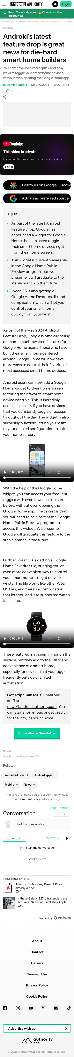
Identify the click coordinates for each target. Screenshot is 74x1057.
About (37, 941)
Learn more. (67, 22)
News (7, 751)
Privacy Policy (37, 985)
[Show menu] (4, 4)
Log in (54, 808)
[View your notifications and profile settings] (67, 838)
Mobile (8, 27)
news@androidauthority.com (32, 706)
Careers (37, 963)
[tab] (14, 838)
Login (66, 4)
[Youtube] (31, 1008)
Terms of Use (37, 974)
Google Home (10, 756)
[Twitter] (43, 1008)
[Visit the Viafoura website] (62, 918)
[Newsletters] (56, 1008)
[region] (37, 864)
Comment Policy (29, 799)
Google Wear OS (29, 756)
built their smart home (22, 353)
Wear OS (25, 560)
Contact (37, 952)
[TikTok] (69, 1008)
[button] (37, 4)
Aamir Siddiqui (17, 85)
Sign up (64, 808)
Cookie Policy (37, 996)
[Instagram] (18, 1008)
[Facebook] (5, 1008)
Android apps (45, 775)
